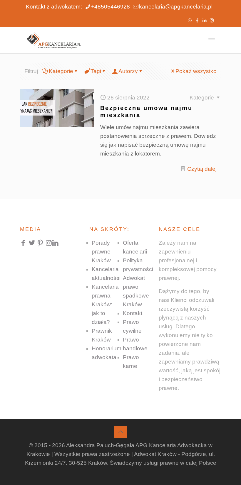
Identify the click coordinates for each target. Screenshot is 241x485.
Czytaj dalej (202, 169)
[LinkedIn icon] (204, 20)
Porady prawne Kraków (101, 251)
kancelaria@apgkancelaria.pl (175, 7)
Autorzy (128, 71)
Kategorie (61, 71)
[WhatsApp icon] (190, 20)
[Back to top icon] (120, 432)
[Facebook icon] (197, 20)
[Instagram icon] (212, 20)
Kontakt (132, 313)
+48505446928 (110, 7)
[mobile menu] (212, 40)
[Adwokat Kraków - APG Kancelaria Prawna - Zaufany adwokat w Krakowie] (53, 40)
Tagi (96, 71)
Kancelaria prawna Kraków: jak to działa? (105, 304)
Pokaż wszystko (196, 71)
